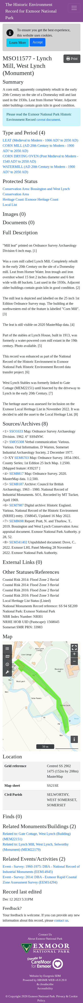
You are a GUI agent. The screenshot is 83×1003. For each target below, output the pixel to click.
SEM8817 (16, 473)
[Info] (7, 665)
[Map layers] (7, 649)
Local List (10, 205)
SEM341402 (18, 542)
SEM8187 (16, 484)
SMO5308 (16, 442)
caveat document (48, 119)
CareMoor (45, 963)
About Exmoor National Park (45, 938)
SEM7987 (16, 505)
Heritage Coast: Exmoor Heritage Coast (30, 199)
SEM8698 (16, 521)
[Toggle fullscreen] (74, 647)
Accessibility (45, 988)
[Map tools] (7, 672)
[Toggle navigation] (74, 8)
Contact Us (45, 934)
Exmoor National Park (45, 948)
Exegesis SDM (52, 975)
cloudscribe (47, 984)
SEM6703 (21, 458)
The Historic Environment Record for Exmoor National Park (31, 11)
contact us (61, 920)
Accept (37, 42)
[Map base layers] (7, 657)
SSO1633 (16, 431)
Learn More (17, 42)
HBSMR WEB (46, 980)
